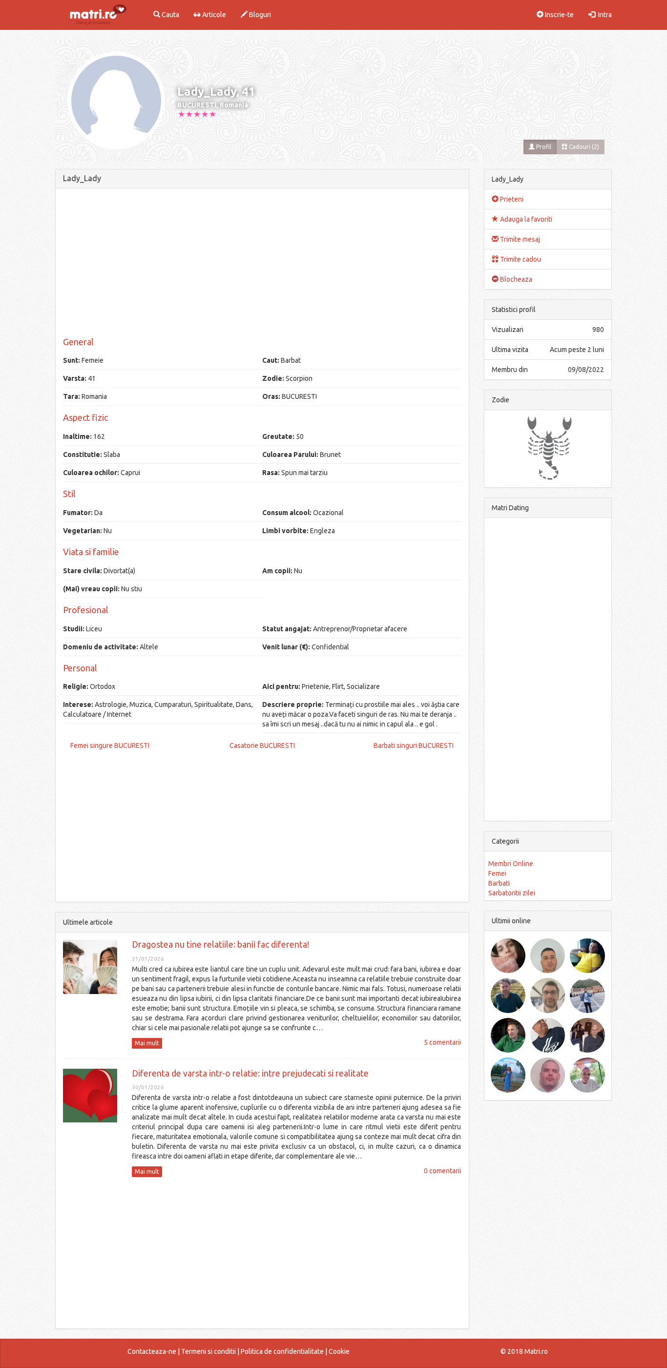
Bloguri (259, 15)
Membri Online (510, 864)
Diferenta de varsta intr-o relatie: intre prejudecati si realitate (250, 1073)
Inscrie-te (558, 15)
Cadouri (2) (583, 147)
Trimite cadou (520, 259)
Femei (497, 873)
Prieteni (511, 199)
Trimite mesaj (519, 239)
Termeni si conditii (208, 1351)
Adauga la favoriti (525, 219)
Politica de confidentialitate (282, 1351)
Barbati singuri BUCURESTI (414, 745)
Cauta (169, 15)
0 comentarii (442, 1171)
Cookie (339, 1351)
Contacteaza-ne (151, 1351)
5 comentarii (442, 1042)
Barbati (499, 883)
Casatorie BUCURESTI (262, 745)
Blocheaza (515, 279)
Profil (543, 147)
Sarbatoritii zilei (511, 893)
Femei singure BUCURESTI (109, 745)
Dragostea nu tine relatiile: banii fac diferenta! (220, 944)
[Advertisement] (262, 264)
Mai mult (147, 1043)
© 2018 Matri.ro (524, 1351)
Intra (603, 15)
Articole (213, 15)
